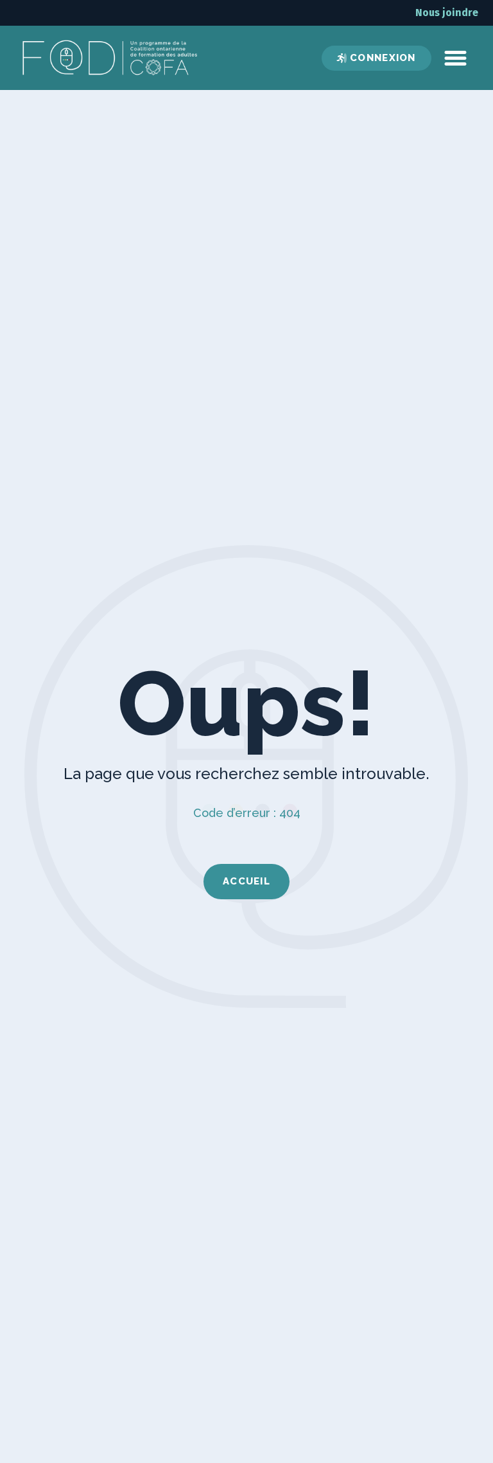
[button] (456, 58)
